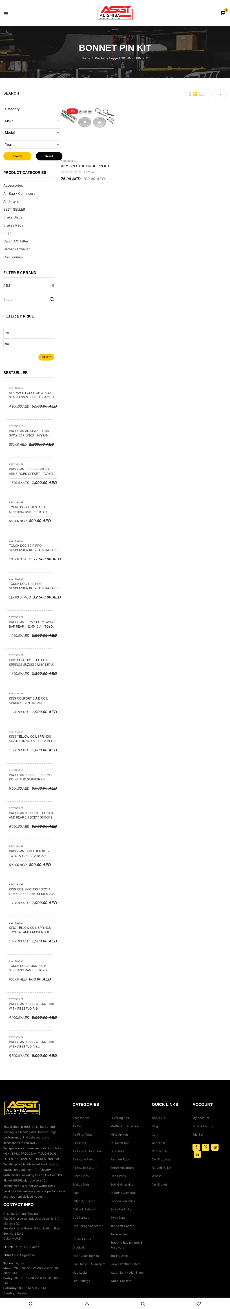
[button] (223, 13)
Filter (46, 357)
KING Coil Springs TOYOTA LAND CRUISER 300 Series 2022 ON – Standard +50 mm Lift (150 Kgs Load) (32, 892)
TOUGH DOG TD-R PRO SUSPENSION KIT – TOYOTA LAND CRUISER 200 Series (33, 548)
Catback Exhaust (16, 249)
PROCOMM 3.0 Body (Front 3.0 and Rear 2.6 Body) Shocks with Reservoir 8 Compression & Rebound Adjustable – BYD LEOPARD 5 (32, 815)
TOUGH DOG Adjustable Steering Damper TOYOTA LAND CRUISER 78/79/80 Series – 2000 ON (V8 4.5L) (29, 510)
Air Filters (11, 201)
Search (17, 156)
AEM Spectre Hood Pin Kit (85, 166)
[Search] (51, 299)
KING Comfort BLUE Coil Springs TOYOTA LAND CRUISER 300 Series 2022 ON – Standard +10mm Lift (31, 701)
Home (86, 58)
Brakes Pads (13, 225)
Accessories (13, 185)
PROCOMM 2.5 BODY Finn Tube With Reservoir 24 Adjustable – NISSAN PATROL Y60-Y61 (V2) (32, 1006)
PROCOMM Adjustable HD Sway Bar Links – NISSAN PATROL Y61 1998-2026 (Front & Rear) (30, 433)
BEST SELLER (14, 209)
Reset (49, 156)
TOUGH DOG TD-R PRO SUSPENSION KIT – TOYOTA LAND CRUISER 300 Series (33, 586)
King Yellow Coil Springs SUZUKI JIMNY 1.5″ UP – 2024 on (32, 739)
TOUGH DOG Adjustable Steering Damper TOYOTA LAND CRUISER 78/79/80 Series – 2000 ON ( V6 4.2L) (29, 968)
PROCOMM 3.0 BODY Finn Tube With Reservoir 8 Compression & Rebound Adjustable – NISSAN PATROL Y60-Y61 (32, 1045)
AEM (6, 285)
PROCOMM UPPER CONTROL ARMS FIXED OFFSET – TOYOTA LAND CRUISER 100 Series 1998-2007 (32, 472)
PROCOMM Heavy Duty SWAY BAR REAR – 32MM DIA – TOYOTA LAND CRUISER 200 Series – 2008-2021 (32, 624)
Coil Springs (13, 257)
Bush (7, 233)
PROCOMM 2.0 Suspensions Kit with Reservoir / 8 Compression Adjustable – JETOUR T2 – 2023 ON (31, 777)
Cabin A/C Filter (16, 241)
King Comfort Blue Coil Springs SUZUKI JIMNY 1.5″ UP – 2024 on (32, 663)
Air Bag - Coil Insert (19, 193)
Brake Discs (12, 217)
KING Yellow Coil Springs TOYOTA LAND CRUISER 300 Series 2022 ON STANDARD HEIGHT (30, 930)
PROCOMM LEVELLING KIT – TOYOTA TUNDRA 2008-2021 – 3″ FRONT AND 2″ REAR (29, 854)
